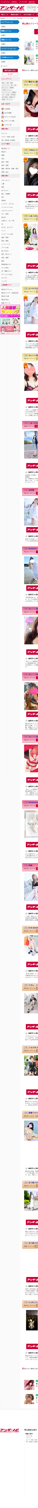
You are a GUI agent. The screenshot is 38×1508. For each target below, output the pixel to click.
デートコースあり (7, 274)
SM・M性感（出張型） (8, 140)
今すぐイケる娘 (9, 121)
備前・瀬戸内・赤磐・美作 (9, 168)
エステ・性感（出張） (8, 137)
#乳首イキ (12, 97)
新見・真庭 (5, 165)
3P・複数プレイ (6, 271)
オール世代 (5, 268)
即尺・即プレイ (6, 254)
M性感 (3, 200)
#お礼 (7, 94)
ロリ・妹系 (5, 214)
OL (2, 224)
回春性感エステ (6, 264)
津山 (2, 158)
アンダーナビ (5, 2)
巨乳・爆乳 (5, 241)
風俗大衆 (32, 2)
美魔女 (14, 92)
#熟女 (3, 99)
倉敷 (2, 155)
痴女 (2, 261)
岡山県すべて (5, 148)
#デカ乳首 (5, 97)
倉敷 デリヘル (5, 303)
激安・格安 (5, 237)
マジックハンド (6, 92)
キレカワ (4, 278)
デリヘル (4, 133)
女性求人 (14, 2)
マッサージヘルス (7, 207)
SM (15, 85)
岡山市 (3, 152)
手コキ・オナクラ (7, 227)
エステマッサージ (7, 210)
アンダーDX (23, 2)
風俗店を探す (15, 14)
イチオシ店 (7, 125)
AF (12, 85)
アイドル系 (5, 247)
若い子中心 (5, 251)
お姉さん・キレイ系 (7, 220)
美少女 (3, 217)
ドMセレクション (7, 90)
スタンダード (5, 180)
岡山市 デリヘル (6, 289)
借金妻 (11, 87)
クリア (10, 74)
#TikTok (13, 94)
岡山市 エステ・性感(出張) (9, 293)
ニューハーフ (5, 85)
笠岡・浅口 (5, 172)
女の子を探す (28, 14)
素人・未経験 (5, 194)
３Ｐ (3, 94)
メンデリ (4, 281)
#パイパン (9, 99)
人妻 (7, 83)
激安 (11, 83)
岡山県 (33, 7)
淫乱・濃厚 (5, 257)
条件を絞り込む (10, 70)
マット (3, 231)
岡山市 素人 (5, 299)
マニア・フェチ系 (7, 234)
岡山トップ (4, 14)
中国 (28, 7)
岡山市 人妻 (5, 296)
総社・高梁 (5, 162)
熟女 (3, 83)
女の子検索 (7, 113)
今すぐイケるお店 (10, 117)
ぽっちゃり (5, 87)
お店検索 (7, 109)
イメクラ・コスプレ (7, 204)
